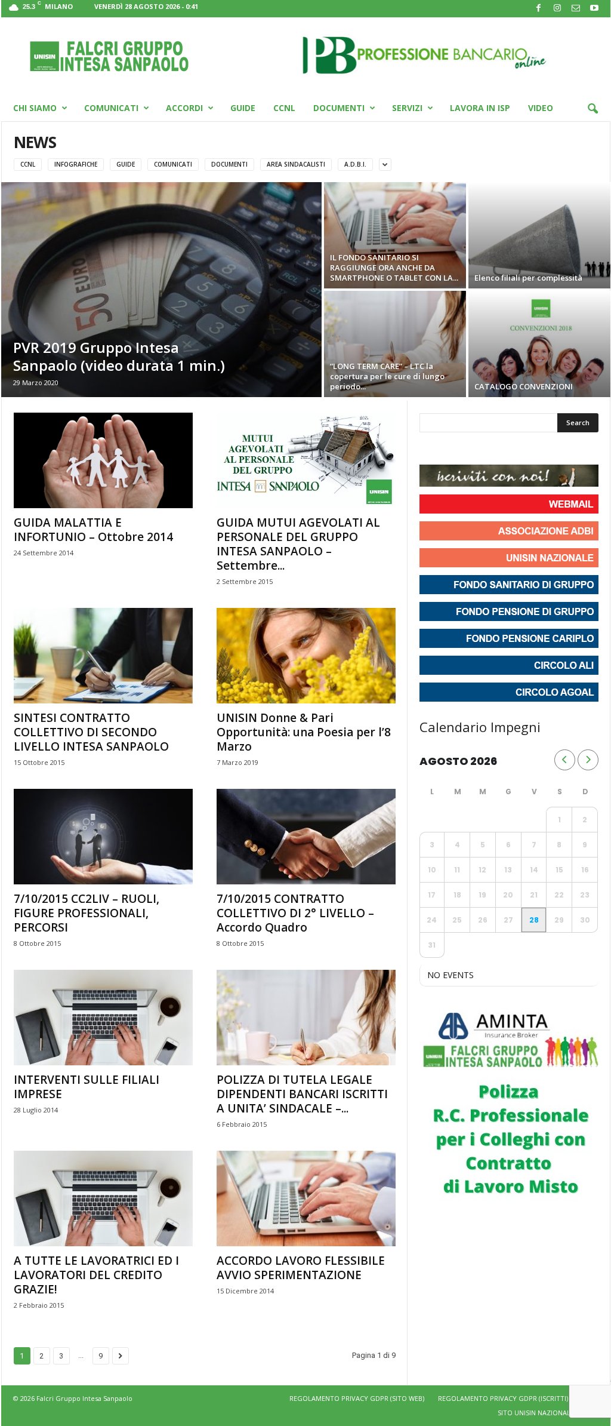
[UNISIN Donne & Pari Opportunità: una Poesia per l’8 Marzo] (306, 655)
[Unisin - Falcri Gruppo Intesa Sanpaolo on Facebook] (430, 449)
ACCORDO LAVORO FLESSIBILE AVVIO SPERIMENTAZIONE (301, 1268)
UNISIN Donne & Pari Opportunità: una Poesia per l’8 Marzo (304, 732)
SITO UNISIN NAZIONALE (536, 1412)
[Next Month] (588, 759)
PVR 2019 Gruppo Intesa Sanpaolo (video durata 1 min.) (119, 356)
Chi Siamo (35, 107)
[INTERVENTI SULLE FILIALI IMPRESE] (103, 1017)
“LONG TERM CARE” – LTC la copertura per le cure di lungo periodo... (387, 376)
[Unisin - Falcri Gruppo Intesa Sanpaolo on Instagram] (451, 449)
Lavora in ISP (480, 107)
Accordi (184, 107)
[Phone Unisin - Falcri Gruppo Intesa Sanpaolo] (494, 449)
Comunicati (111, 107)
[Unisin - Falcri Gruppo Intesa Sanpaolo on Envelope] (516, 449)
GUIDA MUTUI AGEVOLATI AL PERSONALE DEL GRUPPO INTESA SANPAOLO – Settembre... (298, 544)
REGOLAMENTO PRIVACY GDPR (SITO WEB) (356, 1398)
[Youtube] (594, 8)
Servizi (407, 107)
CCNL (284, 107)
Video (540, 107)
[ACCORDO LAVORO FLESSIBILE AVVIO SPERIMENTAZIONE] (306, 1198)
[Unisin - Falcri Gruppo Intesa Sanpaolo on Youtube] (473, 449)
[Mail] (576, 8)
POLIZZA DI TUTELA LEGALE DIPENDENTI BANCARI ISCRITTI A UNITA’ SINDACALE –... (302, 1094)
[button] (592, 109)
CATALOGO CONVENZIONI (523, 386)
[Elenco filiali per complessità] (539, 235)
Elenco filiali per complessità (528, 277)
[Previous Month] (564, 759)
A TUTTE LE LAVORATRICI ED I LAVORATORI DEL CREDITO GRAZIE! (96, 1275)
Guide (242, 107)
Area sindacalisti (296, 164)
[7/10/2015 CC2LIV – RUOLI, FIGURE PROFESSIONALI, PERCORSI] (103, 836)
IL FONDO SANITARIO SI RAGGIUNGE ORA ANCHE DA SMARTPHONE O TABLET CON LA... (394, 267)
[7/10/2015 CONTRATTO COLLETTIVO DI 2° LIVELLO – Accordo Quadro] (306, 836)
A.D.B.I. (355, 164)
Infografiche (75, 164)
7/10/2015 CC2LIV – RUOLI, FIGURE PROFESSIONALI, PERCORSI (86, 913)
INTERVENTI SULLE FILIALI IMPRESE (86, 1087)
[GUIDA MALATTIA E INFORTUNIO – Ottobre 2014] (103, 460)
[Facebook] (539, 8)
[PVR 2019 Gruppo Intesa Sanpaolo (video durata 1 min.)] (161, 289)
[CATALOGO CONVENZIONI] (539, 344)
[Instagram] (557, 8)
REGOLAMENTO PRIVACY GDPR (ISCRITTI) (503, 1398)
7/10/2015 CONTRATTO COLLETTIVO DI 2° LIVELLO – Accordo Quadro (295, 913)
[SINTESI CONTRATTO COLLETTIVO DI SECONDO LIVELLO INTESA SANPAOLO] (103, 655)
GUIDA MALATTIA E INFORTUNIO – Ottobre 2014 (93, 530)
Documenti (339, 107)
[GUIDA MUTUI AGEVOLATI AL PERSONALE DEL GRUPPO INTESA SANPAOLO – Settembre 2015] (306, 460)
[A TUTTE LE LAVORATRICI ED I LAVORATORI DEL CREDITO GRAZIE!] (103, 1198)
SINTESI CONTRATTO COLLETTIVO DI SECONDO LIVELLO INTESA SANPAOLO (91, 732)
